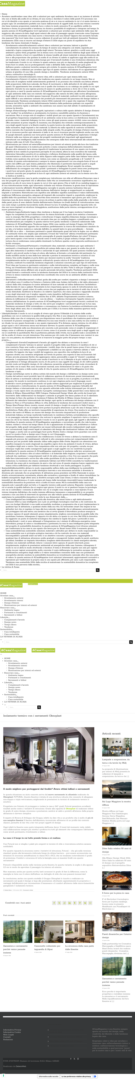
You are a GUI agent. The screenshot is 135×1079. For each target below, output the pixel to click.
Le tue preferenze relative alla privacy (76, 1076)
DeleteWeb (21, 1066)
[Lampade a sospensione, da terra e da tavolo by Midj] (117, 747)
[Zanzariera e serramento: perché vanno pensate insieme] (117, 966)
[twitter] (74, 1059)
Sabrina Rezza (8, 890)
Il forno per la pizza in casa (115, 893)
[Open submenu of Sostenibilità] (67, 497)
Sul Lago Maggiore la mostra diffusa (65, 1037)
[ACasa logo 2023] (33, 584)
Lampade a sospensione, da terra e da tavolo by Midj (66, 1031)
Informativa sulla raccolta (48, 1076)
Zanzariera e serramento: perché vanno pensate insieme (15, 949)
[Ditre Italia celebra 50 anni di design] (117, 836)
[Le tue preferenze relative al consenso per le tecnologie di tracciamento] (3, 1075)
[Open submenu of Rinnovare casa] (15, 608)
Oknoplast (70, 808)
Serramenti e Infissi (28, 890)
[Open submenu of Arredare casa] (40, 43)
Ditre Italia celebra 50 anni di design (66, 1041)
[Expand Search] (1, 639)
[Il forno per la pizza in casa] (117, 880)
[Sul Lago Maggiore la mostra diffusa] (117, 789)
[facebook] (71, 1059)
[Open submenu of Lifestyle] (10, 340)
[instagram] (78, 1059)
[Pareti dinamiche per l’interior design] (117, 921)
